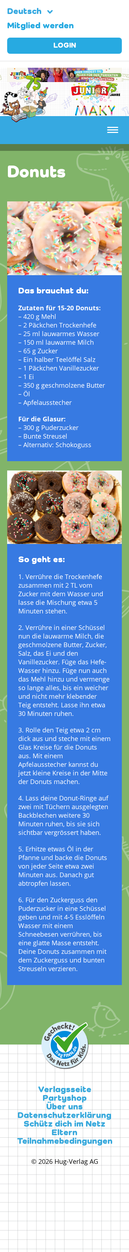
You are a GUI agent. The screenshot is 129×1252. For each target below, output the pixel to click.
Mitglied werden (40, 26)
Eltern (64, 1133)
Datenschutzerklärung (64, 1116)
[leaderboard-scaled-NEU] (64, 77)
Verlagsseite (64, 1090)
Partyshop (65, 1098)
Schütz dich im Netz (64, 1124)
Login (64, 45)
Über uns (64, 1107)
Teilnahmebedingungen (65, 1141)
